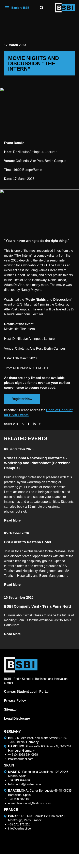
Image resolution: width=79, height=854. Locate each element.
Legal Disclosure (17, 718)
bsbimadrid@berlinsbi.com (25, 784)
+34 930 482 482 (19, 799)
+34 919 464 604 (19, 780)
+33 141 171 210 (19, 824)
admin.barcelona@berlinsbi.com (29, 803)
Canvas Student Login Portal (26, 691)
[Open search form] (41, 8)
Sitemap (10, 709)
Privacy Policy (15, 700)
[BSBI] (20, 664)
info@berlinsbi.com (20, 759)
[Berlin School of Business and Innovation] (65, 7)
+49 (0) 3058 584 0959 (23, 754)
